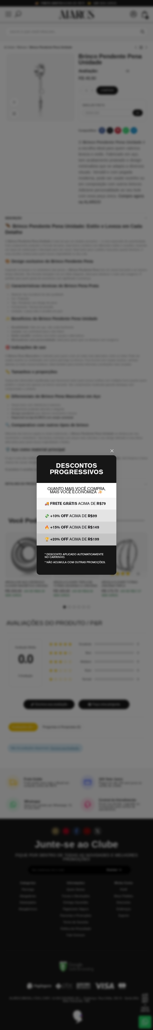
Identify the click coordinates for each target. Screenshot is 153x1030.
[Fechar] (112, 450)
